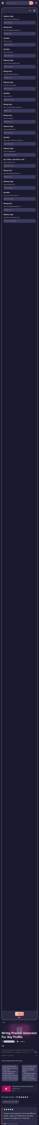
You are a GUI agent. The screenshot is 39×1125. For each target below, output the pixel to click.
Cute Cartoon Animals (12, 1123)
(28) (24, 1041)
